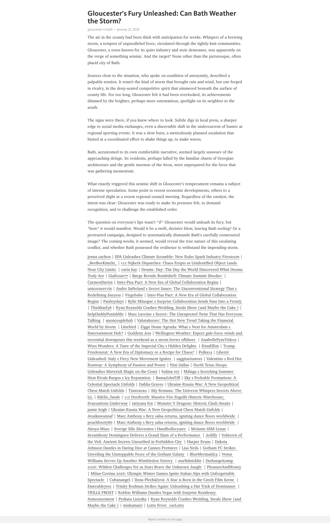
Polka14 (205, 352)
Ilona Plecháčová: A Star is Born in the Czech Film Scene (184, 479)
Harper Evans (199, 441)
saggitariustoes (189, 358)
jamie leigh (97, 409)
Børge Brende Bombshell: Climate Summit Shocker (177, 275)
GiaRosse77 (118, 275)
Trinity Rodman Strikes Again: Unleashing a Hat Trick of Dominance (176, 486)
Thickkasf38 (101, 307)
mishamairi (133, 505)
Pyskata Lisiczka (132, 499)
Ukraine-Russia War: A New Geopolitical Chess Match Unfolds (165, 409)
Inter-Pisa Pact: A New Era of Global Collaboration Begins (167, 282)
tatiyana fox (142, 403)
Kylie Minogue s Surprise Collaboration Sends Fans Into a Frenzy (185, 301)
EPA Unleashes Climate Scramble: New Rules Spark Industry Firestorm (177, 256)
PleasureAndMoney (224, 466)
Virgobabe (134, 295)
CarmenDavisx (100, 282)
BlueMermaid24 (204, 454)
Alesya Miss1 (99, 428)
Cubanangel (120, 479)
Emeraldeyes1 (100, 486)
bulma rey (170, 371)
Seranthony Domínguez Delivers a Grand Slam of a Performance (144, 435)
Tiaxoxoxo (137, 390)
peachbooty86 (100, 422)
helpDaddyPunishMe (106, 314)
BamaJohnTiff (168, 377)
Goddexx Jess (139, 333)
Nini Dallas (179, 364)
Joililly (211, 435)
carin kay (129, 269)
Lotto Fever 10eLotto (165, 505)
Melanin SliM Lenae (208, 428)
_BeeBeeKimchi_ (102, 262)
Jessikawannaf (100, 416)
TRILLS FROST (101, 492)
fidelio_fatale (108, 397)
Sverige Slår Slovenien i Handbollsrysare (150, 428)
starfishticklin (189, 460)
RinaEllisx (210, 345)
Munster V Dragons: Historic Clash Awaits (193, 403)
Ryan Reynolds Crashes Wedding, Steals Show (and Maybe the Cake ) (177, 307)
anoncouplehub (119, 320)
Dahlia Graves (151, 384)
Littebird (128, 326)
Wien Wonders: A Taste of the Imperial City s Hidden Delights (142, 345)
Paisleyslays (113, 301)
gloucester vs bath (100, 29)
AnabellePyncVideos (218, 339)
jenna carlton (99, 256)
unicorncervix (100, 288)
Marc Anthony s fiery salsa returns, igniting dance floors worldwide (176, 416)
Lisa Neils (190, 447)
